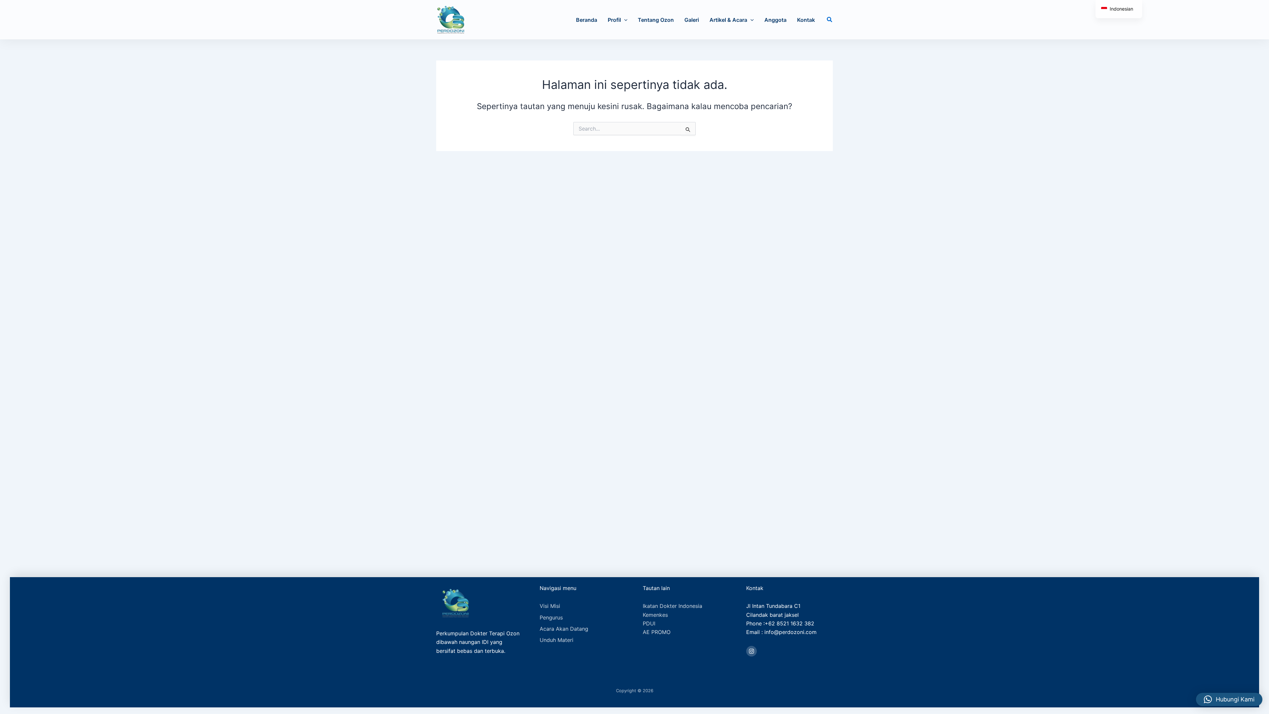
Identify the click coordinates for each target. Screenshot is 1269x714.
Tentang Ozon (656, 20)
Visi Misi (550, 606)
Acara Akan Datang (564, 628)
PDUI (649, 623)
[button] (624, 20)
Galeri (691, 20)
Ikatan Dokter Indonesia (672, 606)
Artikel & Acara (728, 20)
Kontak (806, 20)
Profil (614, 20)
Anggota (775, 20)
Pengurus (551, 617)
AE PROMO (657, 632)
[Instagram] (751, 651)
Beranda (586, 20)
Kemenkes (655, 615)
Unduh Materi (556, 640)
